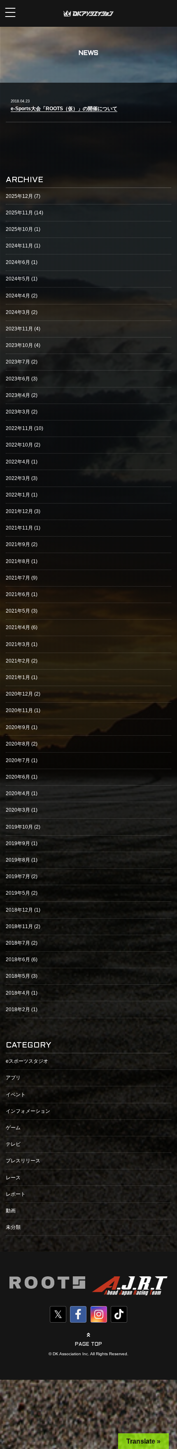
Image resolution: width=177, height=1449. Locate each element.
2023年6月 (18, 379)
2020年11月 (19, 710)
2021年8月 (18, 561)
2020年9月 (18, 727)
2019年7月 (18, 876)
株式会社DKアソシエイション (88, 13)
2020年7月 (18, 760)
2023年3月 (18, 412)
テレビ (13, 1144)
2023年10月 (19, 345)
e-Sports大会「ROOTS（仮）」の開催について (64, 109)
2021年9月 (18, 544)
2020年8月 (18, 744)
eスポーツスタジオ (27, 1061)
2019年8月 (18, 860)
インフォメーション (28, 1111)
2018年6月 (18, 959)
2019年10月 (19, 827)
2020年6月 (18, 777)
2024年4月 (18, 296)
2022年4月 (18, 462)
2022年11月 (19, 428)
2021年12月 (19, 511)
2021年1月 (18, 677)
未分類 (13, 1227)
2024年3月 (18, 312)
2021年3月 (18, 644)
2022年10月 (19, 445)
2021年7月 (18, 578)
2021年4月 (18, 627)
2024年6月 (18, 262)
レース (13, 1178)
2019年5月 (18, 893)
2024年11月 (19, 246)
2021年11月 (19, 528)
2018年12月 (19, 910)
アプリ (13, 1078)
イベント (16, 1094)
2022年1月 (18, 495)
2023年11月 (19, 329)
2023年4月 (18, 395)
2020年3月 (18, 810)
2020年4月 (18, 793)
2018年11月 (19, 926)
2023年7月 (18, 362)
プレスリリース (23, 1161)
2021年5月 (18, 611)
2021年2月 (18, 661)
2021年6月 (18, 594)
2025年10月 (19, 229)
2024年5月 (18, 279)
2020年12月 (19, 694)
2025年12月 (19, 196)
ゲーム (13, 1128)
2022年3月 (18, 478)
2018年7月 (18, 943)
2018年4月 (18, 993)
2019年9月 (18, 843)
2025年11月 (19, 213)
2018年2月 (18, 1009)
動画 (11, 1211)
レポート (16, 1194)
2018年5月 (18, 976)
